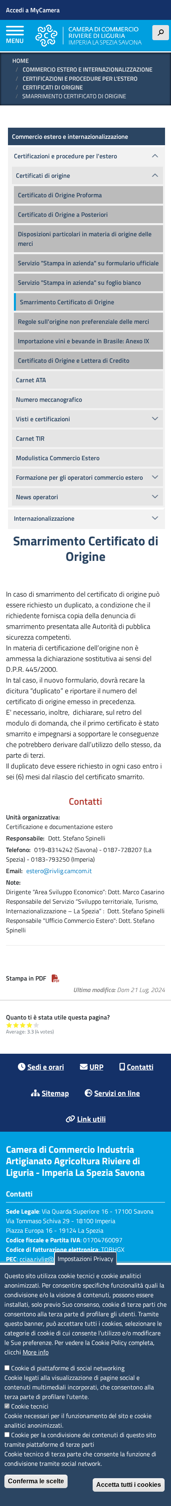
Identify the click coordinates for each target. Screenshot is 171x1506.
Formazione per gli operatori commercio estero (79, 477)
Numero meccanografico (49, 399)
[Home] (88, 36)
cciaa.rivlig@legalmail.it (51, 1259)
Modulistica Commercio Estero (57, 458)
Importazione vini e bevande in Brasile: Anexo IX (83, 341)
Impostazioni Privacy (85, 1258)
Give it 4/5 (29, 1025)
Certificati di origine (53, 87)
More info (36, 1352)
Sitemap (55, 1093)
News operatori (37, 497)
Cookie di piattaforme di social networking (67, 1368)
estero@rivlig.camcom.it (59, 871)
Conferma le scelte (36, 1481)
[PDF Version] (56, 978)
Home (20, 60)
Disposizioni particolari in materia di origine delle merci (85, 238)
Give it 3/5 (22, 1025)
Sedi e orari (45, 1066)
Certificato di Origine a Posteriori (63, 214)
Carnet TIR (30, 438)
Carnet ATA (31, 380)
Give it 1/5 (9, 1025)
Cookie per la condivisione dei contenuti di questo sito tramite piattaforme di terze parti (80, 1439)
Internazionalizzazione (44, 518)
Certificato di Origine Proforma (60, 195)
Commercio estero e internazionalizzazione (87, 69)
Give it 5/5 (36, 1025)
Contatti (140, 1066)
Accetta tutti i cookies (128, 1484)
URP (96, 1066)
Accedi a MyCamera (33, 10)
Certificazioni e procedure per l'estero (80, 78)
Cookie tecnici (30, 1406)
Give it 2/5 (16, 1025)
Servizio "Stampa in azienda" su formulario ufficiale (88, 263)
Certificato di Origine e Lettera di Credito (73, 360)
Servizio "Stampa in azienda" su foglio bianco (79, 282)
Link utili (91, 1119)
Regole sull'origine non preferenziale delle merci (83, 321)
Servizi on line (117, 1093)
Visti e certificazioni (43, 419)
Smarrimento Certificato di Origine (67, 302)
